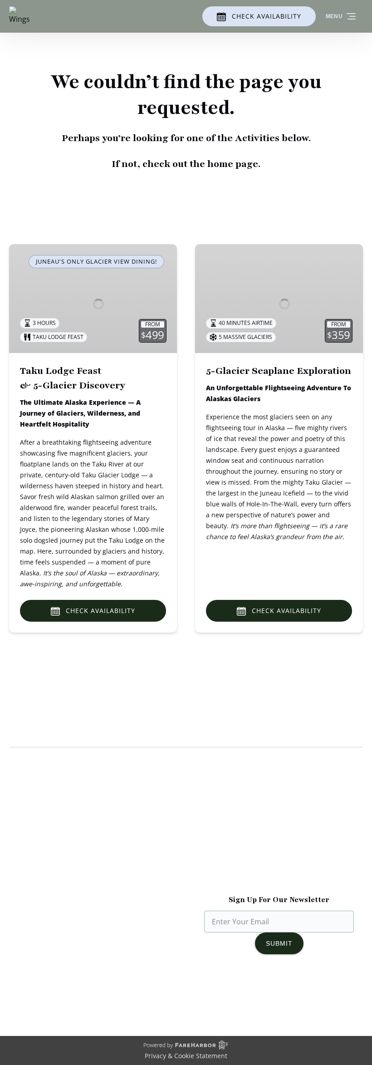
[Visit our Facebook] (242, 990)
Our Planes (28, 836)
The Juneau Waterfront (48, 879)
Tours (205, 836)
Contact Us (214, 879)
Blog (202, 847)
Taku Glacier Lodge (41, 847)
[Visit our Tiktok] (278, 990)
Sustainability (32, 869)
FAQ (202, 869)
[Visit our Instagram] (260, 990)
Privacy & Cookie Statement (186, 1055)
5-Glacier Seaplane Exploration (278, 371)
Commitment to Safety (47, 858)
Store (204, 858)
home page (232, 164)
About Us (25, 825)
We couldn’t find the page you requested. (104, 730)
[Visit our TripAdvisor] (300, 990)
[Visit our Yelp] (320, 990)
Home (205, 825)
